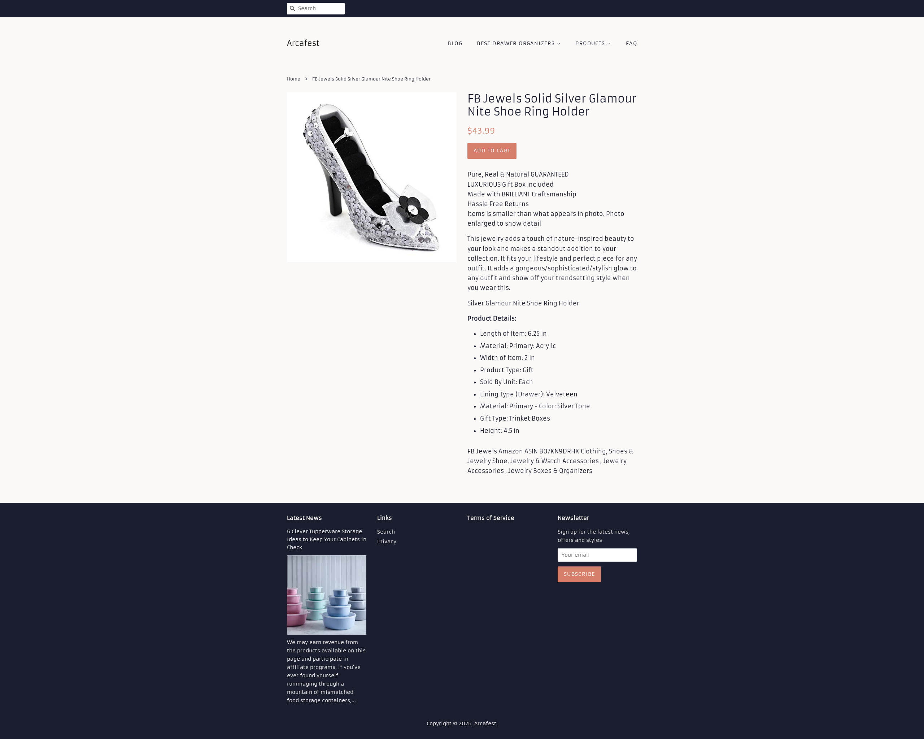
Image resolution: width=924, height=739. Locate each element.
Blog (455, 43)
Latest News (304, 517)
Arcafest (485, 724)
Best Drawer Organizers (517, 43)
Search (386, 532)
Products (591, 43)
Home (293, 79)
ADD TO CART (492, 150)
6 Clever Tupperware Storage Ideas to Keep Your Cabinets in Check (326, 540)
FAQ (631, 43)
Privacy (386, 542)
